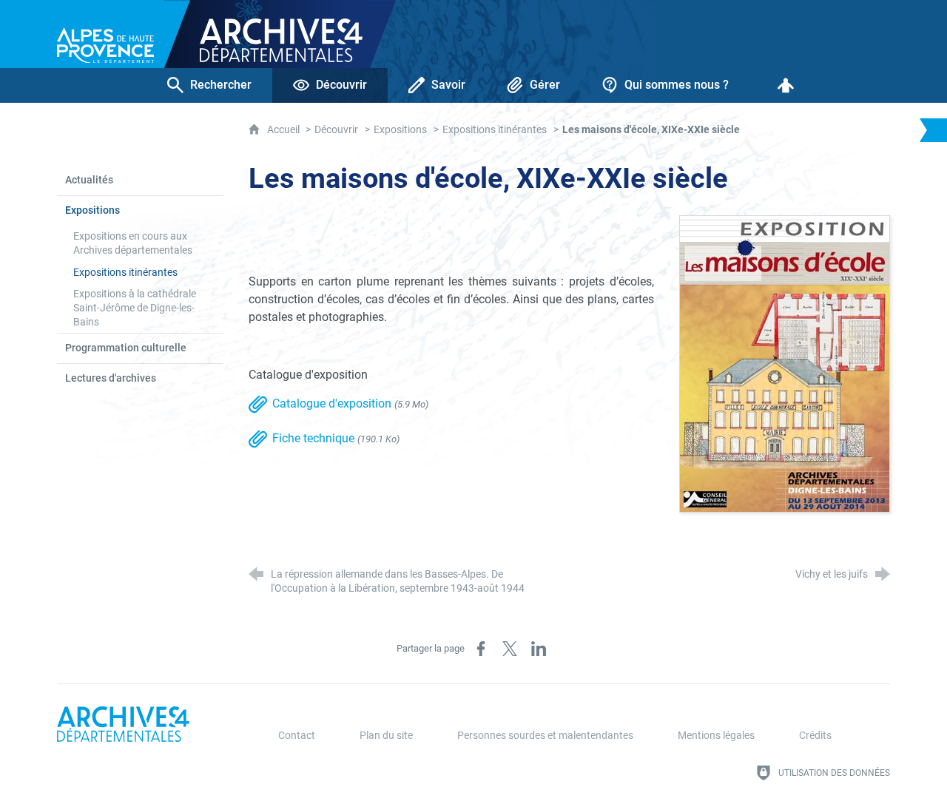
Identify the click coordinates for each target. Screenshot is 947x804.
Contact (296, 735)
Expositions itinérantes (494, 130)
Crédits (815, 735)
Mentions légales (716, 735)
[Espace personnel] (786, 85)
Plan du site (386, 735)
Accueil (284, 130)
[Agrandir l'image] (784, 363)
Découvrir (336, 130)
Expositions (400, 130)
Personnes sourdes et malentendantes (545, 735)
